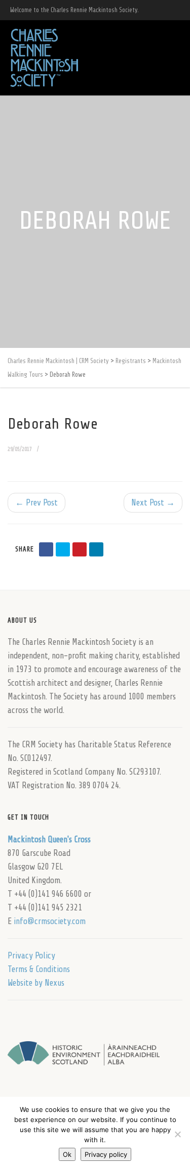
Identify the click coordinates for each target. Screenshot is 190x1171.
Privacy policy (106, 1154)
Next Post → (153, 502)
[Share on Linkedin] (96, 549)
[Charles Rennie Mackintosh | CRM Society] (44, 58)
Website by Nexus (36, 983)
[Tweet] (63, 549)
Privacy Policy (31, 955)
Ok (67, 1154)
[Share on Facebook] (46, 549)
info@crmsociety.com (50, 921)
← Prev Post (36, 502)
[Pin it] (79, 549)
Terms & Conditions (39, 969)
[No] (177, 1134)
